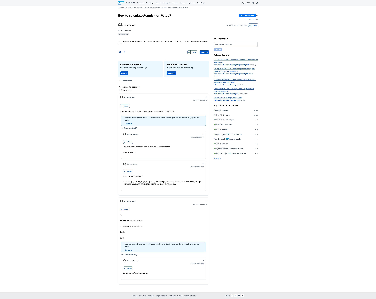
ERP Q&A (164, 7)
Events (183, 3)
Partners (175, 3)
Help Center (191, 3)
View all (216, 158)
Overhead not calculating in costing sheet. (228, 98)
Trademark (172, 296)
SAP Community (122, 7)
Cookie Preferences (190, 296)
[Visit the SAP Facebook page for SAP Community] (232, 295)
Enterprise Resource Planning (152, 7)
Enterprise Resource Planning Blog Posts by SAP (232, 65)
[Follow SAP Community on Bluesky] (235, 295)
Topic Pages (201, 3)
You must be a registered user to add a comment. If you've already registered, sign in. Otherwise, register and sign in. (162, 119)
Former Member (129, 25)
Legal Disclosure (161, 296)
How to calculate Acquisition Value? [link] (178, 7)
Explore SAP (246, 3)
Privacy (134, 296)
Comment (204, 52)
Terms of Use (142, 296)
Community (130, 3)
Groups (158, 3)
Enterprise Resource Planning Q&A (227, 85)
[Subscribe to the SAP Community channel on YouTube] (239, 295)
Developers (166, 3)
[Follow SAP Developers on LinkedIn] (242, 295)
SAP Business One (123, 34)
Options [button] (257, 15)
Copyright (151, 296)
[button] (249, 25)
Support (180, 296)
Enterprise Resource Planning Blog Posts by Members (234, 74)
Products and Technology (145, 3)
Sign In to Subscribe (247, 15)
